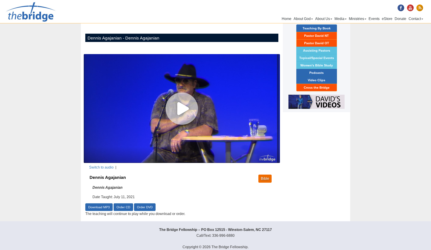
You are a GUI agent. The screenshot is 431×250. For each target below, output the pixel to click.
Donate (400, 19)
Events (374, 19)
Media (339, 19)
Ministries (356, 19)
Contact (415, 19)
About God (302, 19)
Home (286, 19)
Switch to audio (101, 167)
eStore (387, 19)
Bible (265, 178)
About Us (322, 19)
